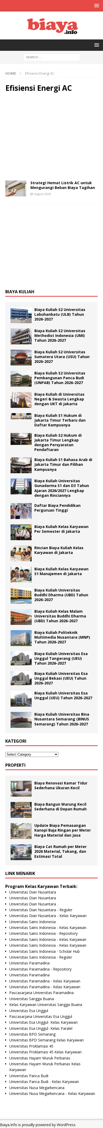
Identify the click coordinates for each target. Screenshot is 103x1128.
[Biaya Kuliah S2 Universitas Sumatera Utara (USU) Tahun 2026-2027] (21, 358)
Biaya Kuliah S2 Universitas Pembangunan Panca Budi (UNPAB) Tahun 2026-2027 (59, 378)
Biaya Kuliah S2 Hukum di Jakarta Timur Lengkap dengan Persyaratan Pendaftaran (58, 442)
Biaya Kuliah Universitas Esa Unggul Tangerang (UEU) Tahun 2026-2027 (61, 658)
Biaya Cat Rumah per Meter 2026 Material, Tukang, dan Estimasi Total (60, 851)
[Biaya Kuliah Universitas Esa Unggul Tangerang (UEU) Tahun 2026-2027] (21, 658)
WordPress (66, 1124)
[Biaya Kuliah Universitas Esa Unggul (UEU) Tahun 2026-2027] (21, 699)
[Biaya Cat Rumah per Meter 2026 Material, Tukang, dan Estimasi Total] (21, 852)
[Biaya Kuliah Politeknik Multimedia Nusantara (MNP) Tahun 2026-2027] (21, 638)
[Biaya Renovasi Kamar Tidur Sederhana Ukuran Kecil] (21, 789)
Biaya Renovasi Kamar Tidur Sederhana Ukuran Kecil (60, 785)
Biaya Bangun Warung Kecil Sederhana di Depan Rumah (60, 806)
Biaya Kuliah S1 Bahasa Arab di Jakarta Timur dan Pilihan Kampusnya (63, 464)
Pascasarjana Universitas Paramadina (41, 992)
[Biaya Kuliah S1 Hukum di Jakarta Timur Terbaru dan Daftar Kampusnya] (21, 416)
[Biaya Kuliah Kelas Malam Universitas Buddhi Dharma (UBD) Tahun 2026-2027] (21, 617)
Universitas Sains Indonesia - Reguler (40, 957)
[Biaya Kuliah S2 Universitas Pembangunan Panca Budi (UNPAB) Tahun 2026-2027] (21, 379)
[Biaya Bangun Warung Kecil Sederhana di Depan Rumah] (21, 810)
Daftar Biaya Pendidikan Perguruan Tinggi (57, 508)
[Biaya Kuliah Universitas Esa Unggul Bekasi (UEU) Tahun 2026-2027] (21, 678)
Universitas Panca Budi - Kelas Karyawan (44, 1081)
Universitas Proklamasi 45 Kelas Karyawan (45, 1051)
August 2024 (42, 194)
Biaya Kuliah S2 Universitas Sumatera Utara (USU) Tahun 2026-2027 (62, 356)
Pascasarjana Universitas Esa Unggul (40, 1016)
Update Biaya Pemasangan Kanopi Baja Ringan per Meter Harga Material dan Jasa (62, 830)
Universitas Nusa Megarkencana (36, 1087)
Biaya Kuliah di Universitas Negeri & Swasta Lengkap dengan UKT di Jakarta (59, 399)
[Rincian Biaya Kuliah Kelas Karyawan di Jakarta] (21, 553)
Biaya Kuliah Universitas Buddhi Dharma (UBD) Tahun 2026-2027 (61, 595)
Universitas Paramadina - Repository (40, 969)
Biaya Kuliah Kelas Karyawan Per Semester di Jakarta (61, 529)
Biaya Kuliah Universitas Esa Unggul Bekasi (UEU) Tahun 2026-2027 (61, 678)
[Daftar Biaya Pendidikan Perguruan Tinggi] (21, 511)
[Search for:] (51, 56)
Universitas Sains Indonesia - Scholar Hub (44, 951)
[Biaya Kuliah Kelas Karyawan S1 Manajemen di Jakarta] (21, 575)
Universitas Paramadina (29, 962)
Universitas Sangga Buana (31, 998)
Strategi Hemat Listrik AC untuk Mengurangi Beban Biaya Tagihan (62, 185)
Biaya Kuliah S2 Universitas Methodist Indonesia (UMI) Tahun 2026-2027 (59, 335)
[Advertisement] (51, 136)
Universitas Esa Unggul (28, 1010)
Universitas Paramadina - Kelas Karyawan (44, 980)
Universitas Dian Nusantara (32, 892)
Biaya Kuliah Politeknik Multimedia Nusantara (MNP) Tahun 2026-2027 (62, 637)
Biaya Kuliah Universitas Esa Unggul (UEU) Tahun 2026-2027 (63, 695)
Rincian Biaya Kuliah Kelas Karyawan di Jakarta (58, 550)
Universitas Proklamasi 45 (31, 1046)
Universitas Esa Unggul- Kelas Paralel (40, 1028)
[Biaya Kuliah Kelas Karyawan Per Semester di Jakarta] (21, 532)
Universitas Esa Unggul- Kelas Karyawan (43, 1022)
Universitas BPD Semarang (32, 1034)
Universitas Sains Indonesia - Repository (43, 933)
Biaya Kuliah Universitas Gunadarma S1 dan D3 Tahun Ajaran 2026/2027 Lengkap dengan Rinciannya (61, 488)
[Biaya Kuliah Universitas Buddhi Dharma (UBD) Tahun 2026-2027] (21, 596)
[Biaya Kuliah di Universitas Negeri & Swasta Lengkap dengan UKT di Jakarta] (21, 400)
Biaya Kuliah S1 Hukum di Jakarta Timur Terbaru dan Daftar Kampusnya (60, 420)
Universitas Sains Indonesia (32, 921)
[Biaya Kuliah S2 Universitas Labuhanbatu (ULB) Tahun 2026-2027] (21, 315)
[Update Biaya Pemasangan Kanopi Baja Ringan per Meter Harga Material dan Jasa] (21, 831)
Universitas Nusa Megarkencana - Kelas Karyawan (52, 1093)
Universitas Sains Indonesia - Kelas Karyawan (47, 927)
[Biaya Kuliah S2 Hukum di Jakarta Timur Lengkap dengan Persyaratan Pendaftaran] (21, 439)
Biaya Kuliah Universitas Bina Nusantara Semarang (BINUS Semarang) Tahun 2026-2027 (61, 719)
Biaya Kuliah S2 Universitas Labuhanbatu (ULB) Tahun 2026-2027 (59, 314)
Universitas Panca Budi (28, 1075)
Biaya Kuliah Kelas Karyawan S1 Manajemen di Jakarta (61, 571)
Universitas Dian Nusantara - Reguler (40, 909)
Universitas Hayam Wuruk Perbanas (39, 1058)
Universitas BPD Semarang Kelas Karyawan (46, 1040)
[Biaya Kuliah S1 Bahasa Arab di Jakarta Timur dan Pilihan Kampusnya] (21, 465)
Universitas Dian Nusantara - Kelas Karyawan (48, 915)
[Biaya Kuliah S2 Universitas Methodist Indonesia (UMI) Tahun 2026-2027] (21, 336)
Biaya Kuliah (19, 292)
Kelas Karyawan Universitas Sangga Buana (45, 1004)
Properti (15, 765)
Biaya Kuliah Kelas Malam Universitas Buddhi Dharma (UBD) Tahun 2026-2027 (60, 616)
